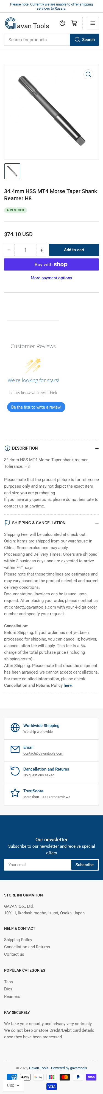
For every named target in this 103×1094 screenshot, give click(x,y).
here (68, 685)
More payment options (51, 277)
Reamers (12, 996)
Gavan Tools (38, 1068)
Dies (8, 989)
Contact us (14, 954)
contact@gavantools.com (43, 753)
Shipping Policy (18, 939)
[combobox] (51, 40)
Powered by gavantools (69, 1068)
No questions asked (38, 775)
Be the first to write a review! (36, 407)
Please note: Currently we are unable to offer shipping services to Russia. (51, 6)
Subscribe (85, 864)
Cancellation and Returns (27, 946)
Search (88, 39)
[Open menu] (93, 23)
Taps (8, 981)
